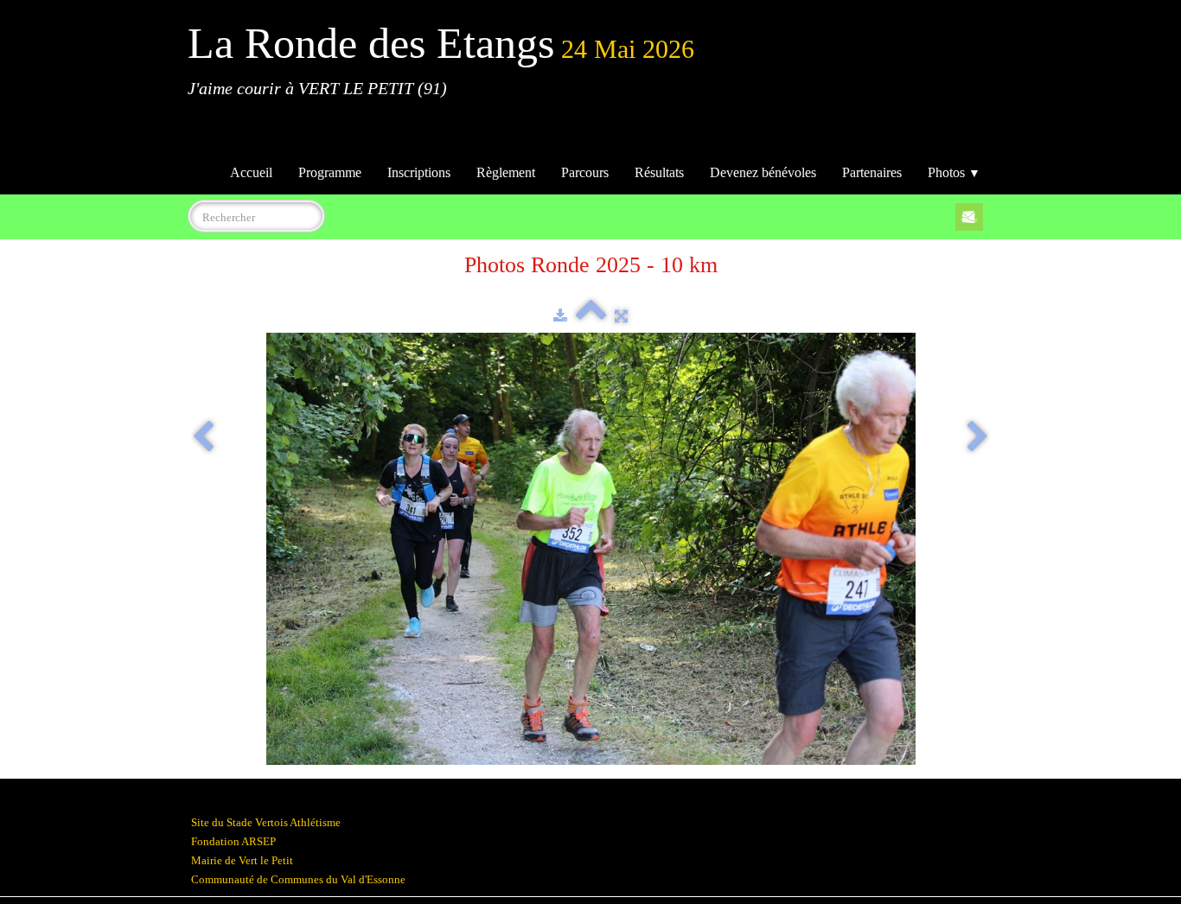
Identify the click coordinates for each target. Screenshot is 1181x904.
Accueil (251, 172)
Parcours (585, 172)
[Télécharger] (560, 315)
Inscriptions (418, 172)
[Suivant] (978, 438)
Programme (329, 172)
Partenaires (872, 172)
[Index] (591, 315)
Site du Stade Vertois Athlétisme (266, 822)
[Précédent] (203, 438)
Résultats (659, 172)
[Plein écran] (621, 315)
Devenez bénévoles (763, 172)
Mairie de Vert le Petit (242, 860)
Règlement (505, 172)
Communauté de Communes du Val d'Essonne (298, 879)
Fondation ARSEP (233, 841)
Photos (954, 172)
